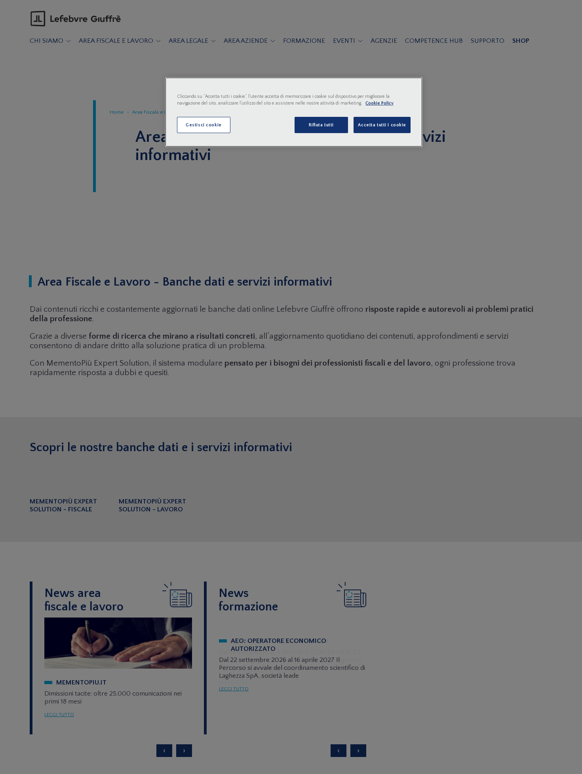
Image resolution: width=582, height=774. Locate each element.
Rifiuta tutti (321, 125)
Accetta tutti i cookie (382, 125)
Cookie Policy (379, 103)
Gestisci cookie (204, 125)
